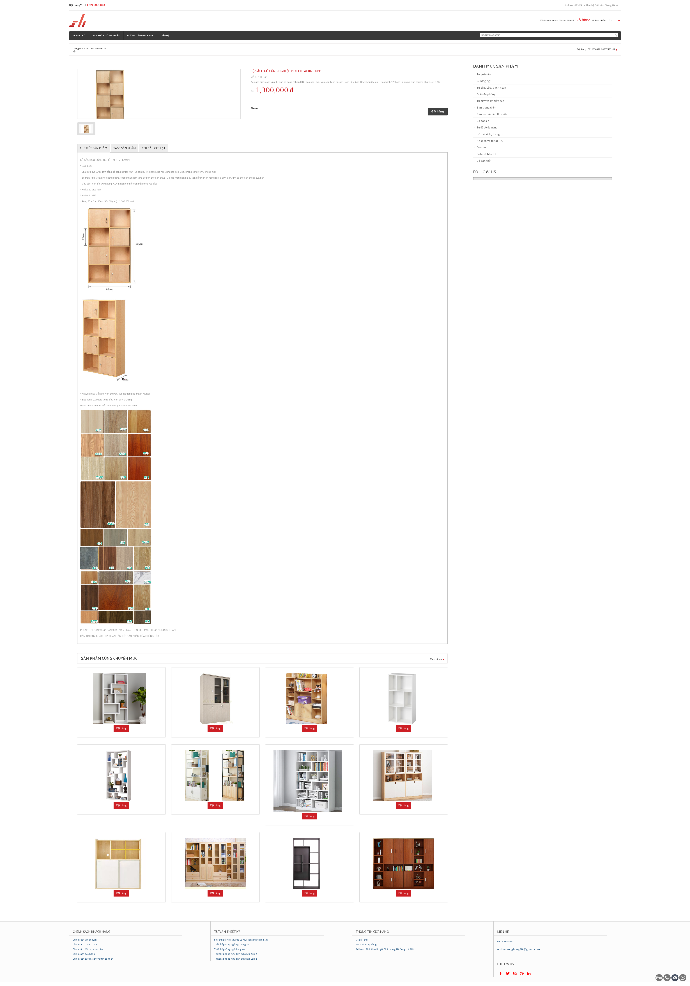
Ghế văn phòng (486, 94)
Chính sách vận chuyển (85, 939)
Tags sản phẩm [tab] (124, 148)
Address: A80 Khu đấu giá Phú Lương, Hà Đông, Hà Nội (385, 949)
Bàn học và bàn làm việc (492, 114)
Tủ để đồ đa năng (487, 127)
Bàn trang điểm (486, 107)
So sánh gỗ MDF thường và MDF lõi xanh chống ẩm (241, 939)
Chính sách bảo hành (84, 954)
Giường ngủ (484, 81)
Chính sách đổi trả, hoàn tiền (88, 949)
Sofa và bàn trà (486, 154)
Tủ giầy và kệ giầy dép (490, 101)
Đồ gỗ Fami (362, 939)
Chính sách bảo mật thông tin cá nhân (93, 958)
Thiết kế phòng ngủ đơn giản (229, 949)
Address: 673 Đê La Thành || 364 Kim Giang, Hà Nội (592, 5)
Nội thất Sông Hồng (366, 944)
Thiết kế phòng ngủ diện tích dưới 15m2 (235, 958)
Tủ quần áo (484, 74)
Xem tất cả (436, 659)
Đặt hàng (437, 111)
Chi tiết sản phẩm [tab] (93, 148)
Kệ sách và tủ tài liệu (490, 141)
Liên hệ (165, 35)
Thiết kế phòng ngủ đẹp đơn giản (231, 944)
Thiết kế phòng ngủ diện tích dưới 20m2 (235, 954)
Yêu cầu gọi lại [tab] (153, 148)
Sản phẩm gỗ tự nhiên (106, 35)
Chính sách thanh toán (85, 944)
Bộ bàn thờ (483, 161)
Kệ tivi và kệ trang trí (490, 134)
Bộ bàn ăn (483, 121)
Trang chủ (79, 35)
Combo (481, 147)
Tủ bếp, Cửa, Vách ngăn (491, 87)
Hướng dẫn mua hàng (140, 35)
